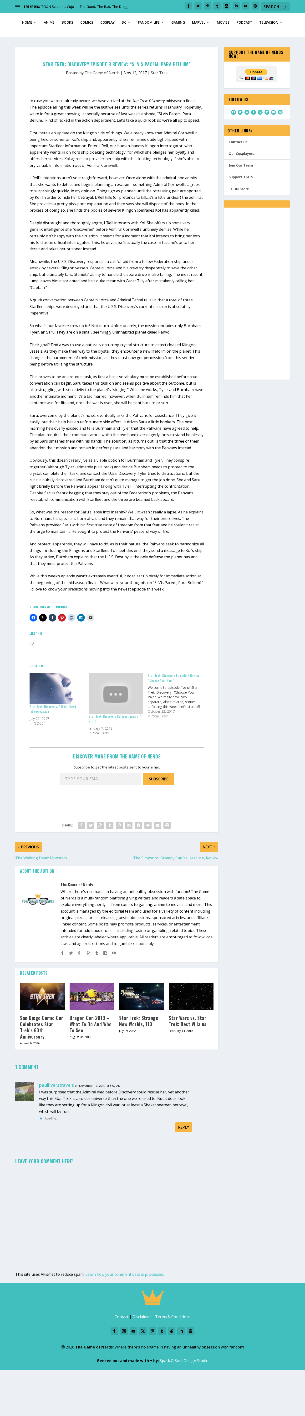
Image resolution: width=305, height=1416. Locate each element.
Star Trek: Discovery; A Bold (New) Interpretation (53, 709)
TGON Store (239, 189)
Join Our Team (241, 165)
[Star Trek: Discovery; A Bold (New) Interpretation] (57, 688)
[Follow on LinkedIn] (181, 1331)
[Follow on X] (143, 1331)
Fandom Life (149, 23)
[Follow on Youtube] (133, 1331)
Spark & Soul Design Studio (184, 1360)
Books (67, 23)
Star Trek (159, 72)
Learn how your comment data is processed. (124, 1274)
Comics (86, 23)
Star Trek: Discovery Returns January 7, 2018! (115, 718)
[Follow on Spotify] (190, 1331)
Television (268, 23)
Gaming (178, 23)
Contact (121, 1316)
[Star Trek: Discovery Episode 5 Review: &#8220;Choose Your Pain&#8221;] (177, 696)
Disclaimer (141, 1316)
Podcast (244, 23)
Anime (49, 23)
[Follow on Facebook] (114, 1331)
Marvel (198, 23)
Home (27, 23)
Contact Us (238, 142)
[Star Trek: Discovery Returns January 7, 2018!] (116, 693)
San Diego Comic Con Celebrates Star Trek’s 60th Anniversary (42, 1027)
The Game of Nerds (102, 72)
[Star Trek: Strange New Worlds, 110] (141, 996)
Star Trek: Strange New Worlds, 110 (138, 1021)
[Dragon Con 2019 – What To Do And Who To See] (92, 996)
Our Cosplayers (241, 153)
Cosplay (107, 23)
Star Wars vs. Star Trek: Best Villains (188, 1021)
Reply (183, 1127)
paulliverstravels (56, 1085)
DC (124, 23)
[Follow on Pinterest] (152, 1331)
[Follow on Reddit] (171, 1331)
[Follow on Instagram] (124, 1331)
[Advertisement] (257, 296)
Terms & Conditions (173, 1316)
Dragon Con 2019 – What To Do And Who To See (91, 1024)
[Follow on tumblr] (162, 1331)
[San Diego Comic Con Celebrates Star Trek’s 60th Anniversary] (42, 996)
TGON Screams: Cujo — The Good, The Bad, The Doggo (85, 6)
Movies (223, 23)
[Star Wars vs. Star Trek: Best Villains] (191, 996)
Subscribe (158, 779)
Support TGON (241, 177)
